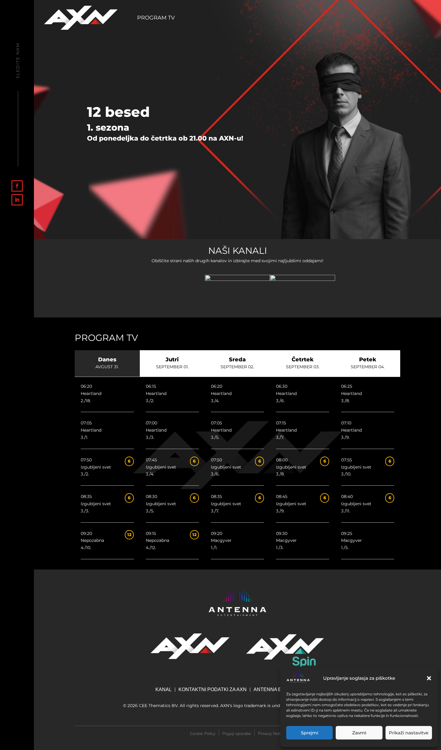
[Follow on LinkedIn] (17, 199)
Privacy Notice (271, 733)
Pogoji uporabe (236, 733)
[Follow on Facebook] (17, 186)
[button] (429, 678)
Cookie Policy (202, 733)
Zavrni (359, 733)
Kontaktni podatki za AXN (212, 690)
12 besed (118, 111)
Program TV (156, 18)
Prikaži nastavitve (408, 733)
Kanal (163, 690)
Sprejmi (309, 733)
